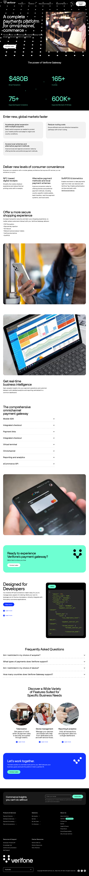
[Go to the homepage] (18, 859)
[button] (22, 3)
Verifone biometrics (67, 190)
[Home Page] (9, 2)
